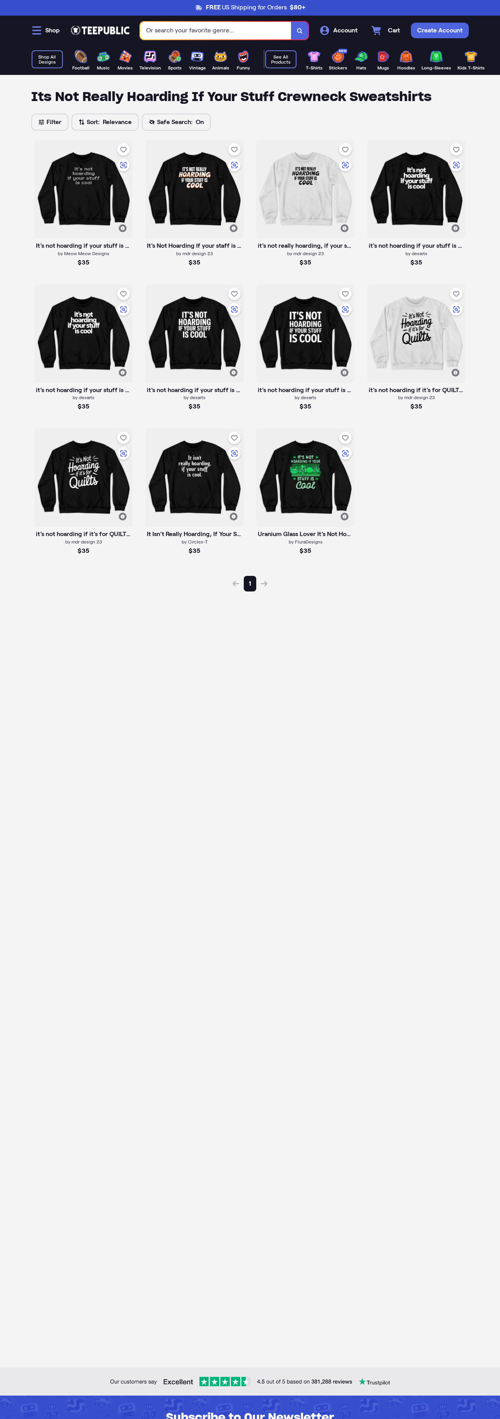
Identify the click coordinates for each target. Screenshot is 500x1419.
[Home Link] (100, 30)
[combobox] (215, 30)
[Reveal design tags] (123, 228)
